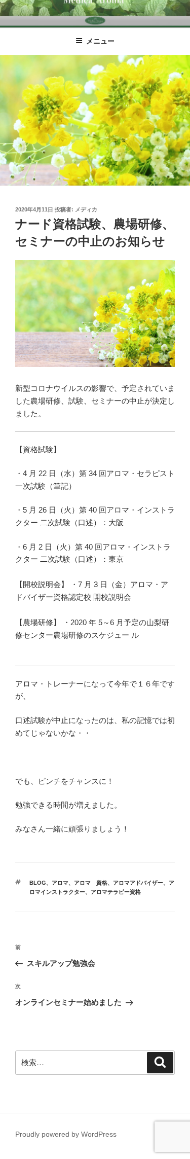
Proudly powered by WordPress (66, 1134)
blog (37, 883)
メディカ (86, 209)
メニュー (100, 41)
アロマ (60, 883)
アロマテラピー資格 (116, 892)
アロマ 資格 (90, 883)
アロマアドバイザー (138, 883)
